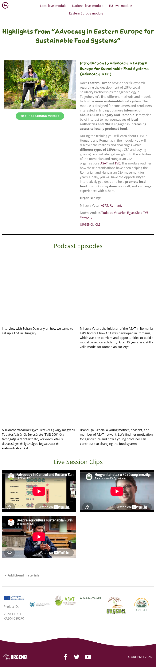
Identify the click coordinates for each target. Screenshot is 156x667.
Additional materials (23, 575)
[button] (78, 575)
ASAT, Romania (112, 205)
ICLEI (98, 224)
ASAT (104, 163)
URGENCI (86, 224)
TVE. (118, 163)
